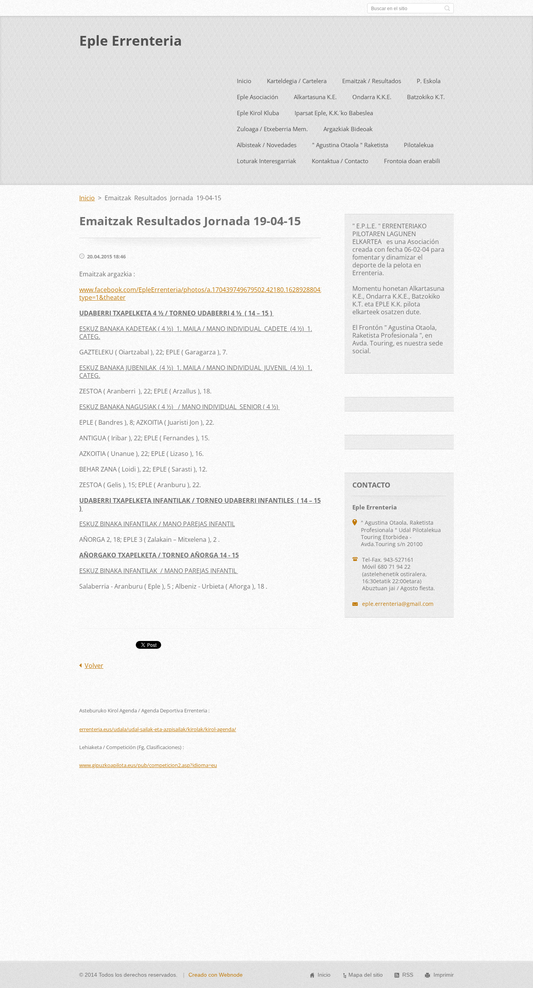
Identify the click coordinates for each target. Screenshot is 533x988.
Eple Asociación (257, 97)
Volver (94, 665)
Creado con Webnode (215, 975)
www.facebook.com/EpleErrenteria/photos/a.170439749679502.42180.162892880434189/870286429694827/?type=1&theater (238, 293)
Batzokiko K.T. (426, 97)
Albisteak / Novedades (267, 145)
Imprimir (444, 975)
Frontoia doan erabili (412, 161)
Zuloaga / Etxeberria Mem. (272, 129)
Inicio (244, 81)
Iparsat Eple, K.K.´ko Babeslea (334, 113)
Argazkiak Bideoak (348, 129)
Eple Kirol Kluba (258, 113)
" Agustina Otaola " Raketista (350, 145)
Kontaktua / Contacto (340, 161)
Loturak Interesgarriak (266, 161)
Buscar (447, 8)
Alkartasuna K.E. (315, 97)
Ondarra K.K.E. (371, 97)
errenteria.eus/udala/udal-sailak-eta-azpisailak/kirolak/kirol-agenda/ (157, 729)
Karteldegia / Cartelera (297, 81)
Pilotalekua (419, 145)
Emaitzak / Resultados (371, 81)
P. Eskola (429, 81)
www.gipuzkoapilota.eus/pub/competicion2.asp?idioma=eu (148, 765)
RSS (407, 975)
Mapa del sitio (365, 975)
